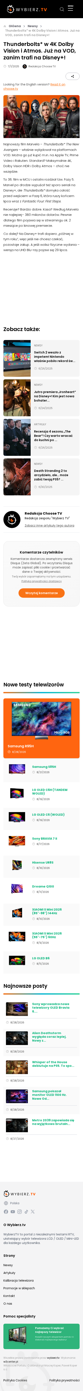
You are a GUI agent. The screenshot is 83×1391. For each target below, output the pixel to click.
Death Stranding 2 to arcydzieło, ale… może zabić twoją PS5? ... (51, 475)
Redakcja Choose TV (42, 66)
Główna (15, 26)
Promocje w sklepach (19, 1288)
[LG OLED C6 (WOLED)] (17, 817)
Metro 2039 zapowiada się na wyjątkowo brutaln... (53, 1122)
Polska (14, 1203)
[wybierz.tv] (27, 9)
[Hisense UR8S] (17, 865)
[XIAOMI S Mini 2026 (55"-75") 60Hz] (17, 937)
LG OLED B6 (41, 958)
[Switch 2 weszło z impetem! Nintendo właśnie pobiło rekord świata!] (17, 358)
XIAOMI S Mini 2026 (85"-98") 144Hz (47, 911)
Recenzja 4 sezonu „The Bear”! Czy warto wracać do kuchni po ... (53, 435)
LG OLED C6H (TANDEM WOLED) (49, 792)
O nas (7, 1303)
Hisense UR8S (42, 863)
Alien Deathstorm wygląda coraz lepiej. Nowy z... (49, 1037)
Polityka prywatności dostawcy (41, 581)
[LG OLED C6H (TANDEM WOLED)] (17, 793)
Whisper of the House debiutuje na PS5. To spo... (53, 1064)
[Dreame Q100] (17, 889)
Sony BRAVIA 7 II (44, 839)
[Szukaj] (62, 9)
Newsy (33, 26)
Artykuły (9, 1273)
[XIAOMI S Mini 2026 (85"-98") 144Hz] (17, 913)
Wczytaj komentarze (41, 593)
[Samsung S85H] (17, 769)
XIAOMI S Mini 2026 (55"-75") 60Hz (47, 935)
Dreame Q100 (43, 887)
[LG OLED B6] (17, 961)
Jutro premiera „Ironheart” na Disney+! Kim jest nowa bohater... (55, 396)
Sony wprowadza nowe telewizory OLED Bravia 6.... (50, 1008)
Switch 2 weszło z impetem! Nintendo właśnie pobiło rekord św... (54, 356)
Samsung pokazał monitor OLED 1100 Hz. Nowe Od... (49, 1095)
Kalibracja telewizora (18, 1280)
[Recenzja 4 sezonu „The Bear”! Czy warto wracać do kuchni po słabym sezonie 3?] (17, 437)
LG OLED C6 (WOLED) (48, 815)
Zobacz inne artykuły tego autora (49, 525)
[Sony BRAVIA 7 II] (17, 841)
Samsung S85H (44, 767)
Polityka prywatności (64, 1380)
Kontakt (9, 1296)
